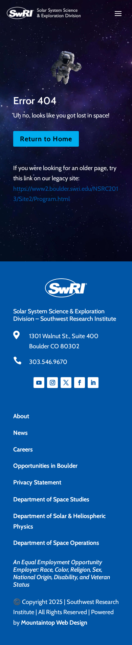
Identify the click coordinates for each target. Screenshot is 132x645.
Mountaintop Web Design (54, 622)
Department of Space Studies (51, 499)
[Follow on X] (66, 382)
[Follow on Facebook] (79, 382)
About (21, 416)
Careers (23, 449)
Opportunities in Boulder (45, 465)
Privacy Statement (37, 482)
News (20, 433)
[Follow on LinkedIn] (93, 382)
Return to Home (46, 139)
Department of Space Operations (56, 543)
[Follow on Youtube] (39, 382)
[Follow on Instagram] (52, 382)
